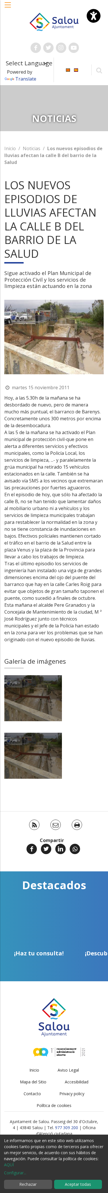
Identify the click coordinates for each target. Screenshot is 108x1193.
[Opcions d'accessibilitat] (93, 16)
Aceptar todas (78, 1184)
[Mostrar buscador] (98, 70)
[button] (8, 8)
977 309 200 (66, 1127)
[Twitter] (46, 849)
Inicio (10, 148)
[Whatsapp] (75, 849)
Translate (25, 79)
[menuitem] (68, 69)
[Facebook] (31, 849)
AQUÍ (9, 1164)
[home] (54, 21)
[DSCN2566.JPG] (33, 698)
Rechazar (28, 1184)
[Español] (76, 69)
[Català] (68, 69)
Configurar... (15, 1172)
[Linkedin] (60, 849)
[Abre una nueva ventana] (36, 48)
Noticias (31, 148)
